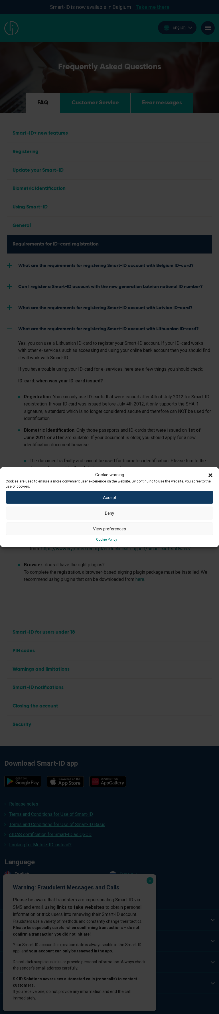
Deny (109, 513)
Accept (109, 497)
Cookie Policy (106, 540)
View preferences (109, 528)
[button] (210, 475)
